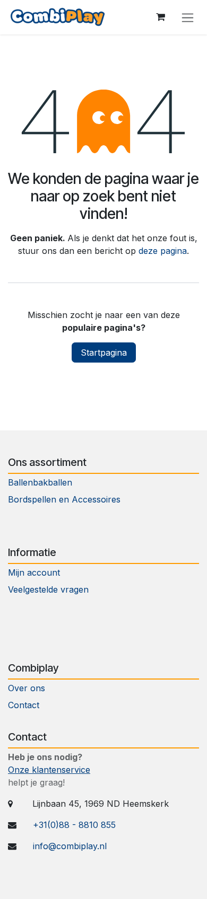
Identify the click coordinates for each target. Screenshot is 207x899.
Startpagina (104, 352)
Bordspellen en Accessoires (64, 499)
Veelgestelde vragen (48, 589)
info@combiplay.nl (70, 846)
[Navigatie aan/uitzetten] (187, 17)
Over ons (26, 688)
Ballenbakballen (40, 482)
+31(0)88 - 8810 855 (74, 824)
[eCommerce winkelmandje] (160, 17)
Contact (25, 705)
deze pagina (163, 250)
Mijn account (34, 572)
